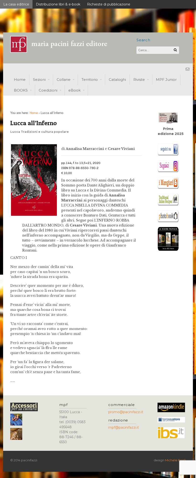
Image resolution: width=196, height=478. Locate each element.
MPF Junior (166, 79)
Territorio (90, 79)
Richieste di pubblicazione (108, 4)
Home (20, 79)
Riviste (139, 79)
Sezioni (39, 79)
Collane (64, 79)
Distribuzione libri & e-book (58, 4)
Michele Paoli (175, 460)
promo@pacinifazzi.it (125, 412)
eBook (74, 90)
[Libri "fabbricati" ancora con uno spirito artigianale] (61, 51)
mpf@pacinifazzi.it (123, 427)
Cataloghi (117, 79)
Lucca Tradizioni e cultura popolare (39, 132)
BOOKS (21, 90)
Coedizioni (48, 90)
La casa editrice (16, 4)
